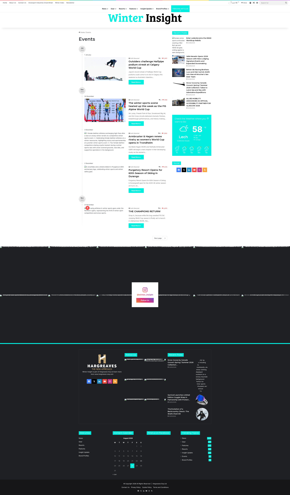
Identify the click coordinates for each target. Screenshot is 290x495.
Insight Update (146, 9)
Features (132, 9)
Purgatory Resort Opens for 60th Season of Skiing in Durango (145, 173)
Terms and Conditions (161, 487)
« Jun (115, 474)
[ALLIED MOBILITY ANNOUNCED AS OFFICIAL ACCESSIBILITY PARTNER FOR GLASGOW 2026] (178, 101)
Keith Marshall (134, 58)
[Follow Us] (145, 291)
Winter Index (59, 3)
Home (5, 3)
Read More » (136, 82)
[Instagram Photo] (24, 270)
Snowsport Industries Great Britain (40, 3)
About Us (12, 3)
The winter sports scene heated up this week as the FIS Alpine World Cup (147, 106)
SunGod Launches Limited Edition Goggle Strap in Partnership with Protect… (179, 397)
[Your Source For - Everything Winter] (145, 18)
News (104, 9)
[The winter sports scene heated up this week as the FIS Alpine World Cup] (105, 110)
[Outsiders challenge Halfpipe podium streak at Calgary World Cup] (105, 69)
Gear (113, 9)
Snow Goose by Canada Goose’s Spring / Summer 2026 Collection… (180, 362)
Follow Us (145, 300)
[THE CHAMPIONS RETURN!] (105, 218)
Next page (158, 238)
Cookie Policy (147, 487)
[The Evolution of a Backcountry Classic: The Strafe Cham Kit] (202, 414)
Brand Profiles (161, 9)
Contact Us (22, 3)
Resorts (122, 9)
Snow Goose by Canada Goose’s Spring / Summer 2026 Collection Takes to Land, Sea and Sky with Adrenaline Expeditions (196, 87)
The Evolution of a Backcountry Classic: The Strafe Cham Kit (178, 411)
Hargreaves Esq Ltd (160, 484)
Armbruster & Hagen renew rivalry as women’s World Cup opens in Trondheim (146, 139)
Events (184, 456)
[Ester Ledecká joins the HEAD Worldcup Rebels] (178, 45)
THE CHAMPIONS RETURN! (144, 211)
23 (141, 461)
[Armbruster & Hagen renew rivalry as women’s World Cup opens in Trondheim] (105, 143)
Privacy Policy (136, 487)
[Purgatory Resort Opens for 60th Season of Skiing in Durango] (105, 177)
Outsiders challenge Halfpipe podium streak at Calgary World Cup (146, 64)
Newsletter (70, 3)
